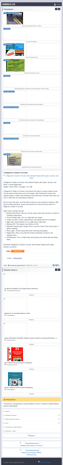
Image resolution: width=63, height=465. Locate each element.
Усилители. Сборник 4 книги (31, 57)
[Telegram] (58, 265)
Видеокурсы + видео (10, 431)
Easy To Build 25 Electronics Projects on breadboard (18, 362)
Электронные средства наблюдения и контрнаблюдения (31, 120)
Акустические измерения (31, 41)
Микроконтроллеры (11, 340)
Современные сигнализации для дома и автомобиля (31, 104)
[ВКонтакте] (53, 265)
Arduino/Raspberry (11, 315)
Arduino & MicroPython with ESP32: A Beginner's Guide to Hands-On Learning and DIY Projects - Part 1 (31, 338)
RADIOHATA (8, 4)
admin (5, 265)
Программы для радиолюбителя (13, 427)
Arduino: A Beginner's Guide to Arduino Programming (18, 387)
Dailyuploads (17, 258)
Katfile (9, 258)
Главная (7, 411)
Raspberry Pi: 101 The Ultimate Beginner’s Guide (17, 313)
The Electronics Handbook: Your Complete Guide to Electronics (21, 288)
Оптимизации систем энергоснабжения (31, 135)
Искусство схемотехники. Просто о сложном (31, 25)
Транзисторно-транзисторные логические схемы (31, 151)
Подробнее (31, 294)
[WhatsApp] (55, 265)
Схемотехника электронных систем (31, 73)
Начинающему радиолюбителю (17, 265)
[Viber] (56, 265)
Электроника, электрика (12, 364)
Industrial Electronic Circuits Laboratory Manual (31, 167)
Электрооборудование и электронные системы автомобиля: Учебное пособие (31, 88)
